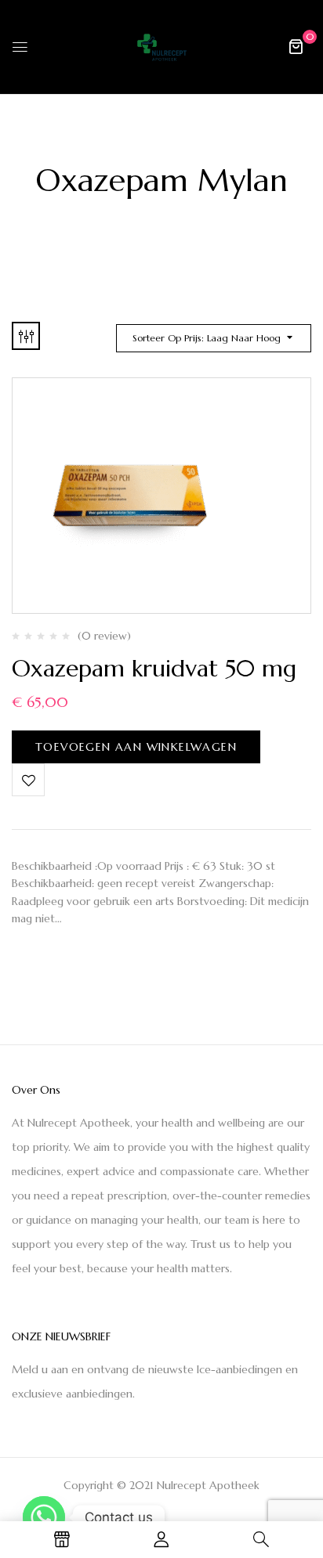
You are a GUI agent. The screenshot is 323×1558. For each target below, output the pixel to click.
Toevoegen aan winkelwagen (136, 747)
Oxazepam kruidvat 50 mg (154, 668)
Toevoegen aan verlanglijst (28, 779)
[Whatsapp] (44, 1517)
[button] (295, 46)
